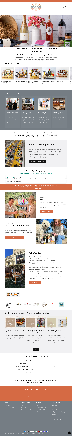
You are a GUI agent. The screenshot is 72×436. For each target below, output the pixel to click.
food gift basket (34, 135)
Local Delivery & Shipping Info (41, 407)
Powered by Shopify (17, 433)
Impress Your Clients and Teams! (37, 161)
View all (36, 349)
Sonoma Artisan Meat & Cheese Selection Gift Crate (6, 82)
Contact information (40, 433)
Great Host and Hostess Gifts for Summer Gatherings (56, 331)
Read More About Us (35, 282)
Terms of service (33, 433)
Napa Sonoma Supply (11, 433)
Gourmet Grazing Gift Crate (60, 81)
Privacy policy (28, 433)
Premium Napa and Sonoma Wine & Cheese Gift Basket (34, 82)
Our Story (22, 405)
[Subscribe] (45, 396)
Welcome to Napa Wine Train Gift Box (48, 81)
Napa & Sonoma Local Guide (26, 409)
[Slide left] (33, 88)
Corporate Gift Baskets (56, 148)
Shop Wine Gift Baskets (46, 211)
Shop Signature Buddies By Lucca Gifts (14, 237)
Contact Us (38, 405)
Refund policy (23, 433)
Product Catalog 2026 (24, 407)
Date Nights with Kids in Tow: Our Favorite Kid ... (15, 331)
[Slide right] (38, 88)
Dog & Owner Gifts (10, 234)
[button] (26, 13)
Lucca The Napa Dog (20, 229)
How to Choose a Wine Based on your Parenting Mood (35, 331)
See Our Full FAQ (36, 377)
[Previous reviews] (6, 179)
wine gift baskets (25, 133)
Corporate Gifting (8, 405)
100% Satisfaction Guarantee (41, 409)
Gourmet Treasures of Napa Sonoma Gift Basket (21, 82)
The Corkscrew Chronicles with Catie (53, 206)
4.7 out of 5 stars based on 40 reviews (38, 173)
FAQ (37, 411)
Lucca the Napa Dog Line (9, 407)
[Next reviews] (66, 179)
